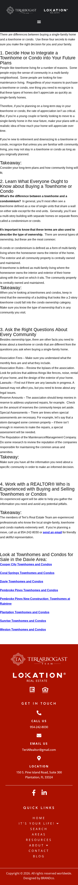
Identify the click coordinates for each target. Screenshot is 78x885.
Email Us (39, 744)
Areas (39, 834)
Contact (39, 851)
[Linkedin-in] (44, 793)
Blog (39, 856)
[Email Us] (39, 735)
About (36, 845)
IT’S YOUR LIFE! (37, 823)
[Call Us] (39, 713)
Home (39, 818)
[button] (39, 22)
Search (39, 829)
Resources (39, 840)
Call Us (39, 721)
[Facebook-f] (34, 793)
